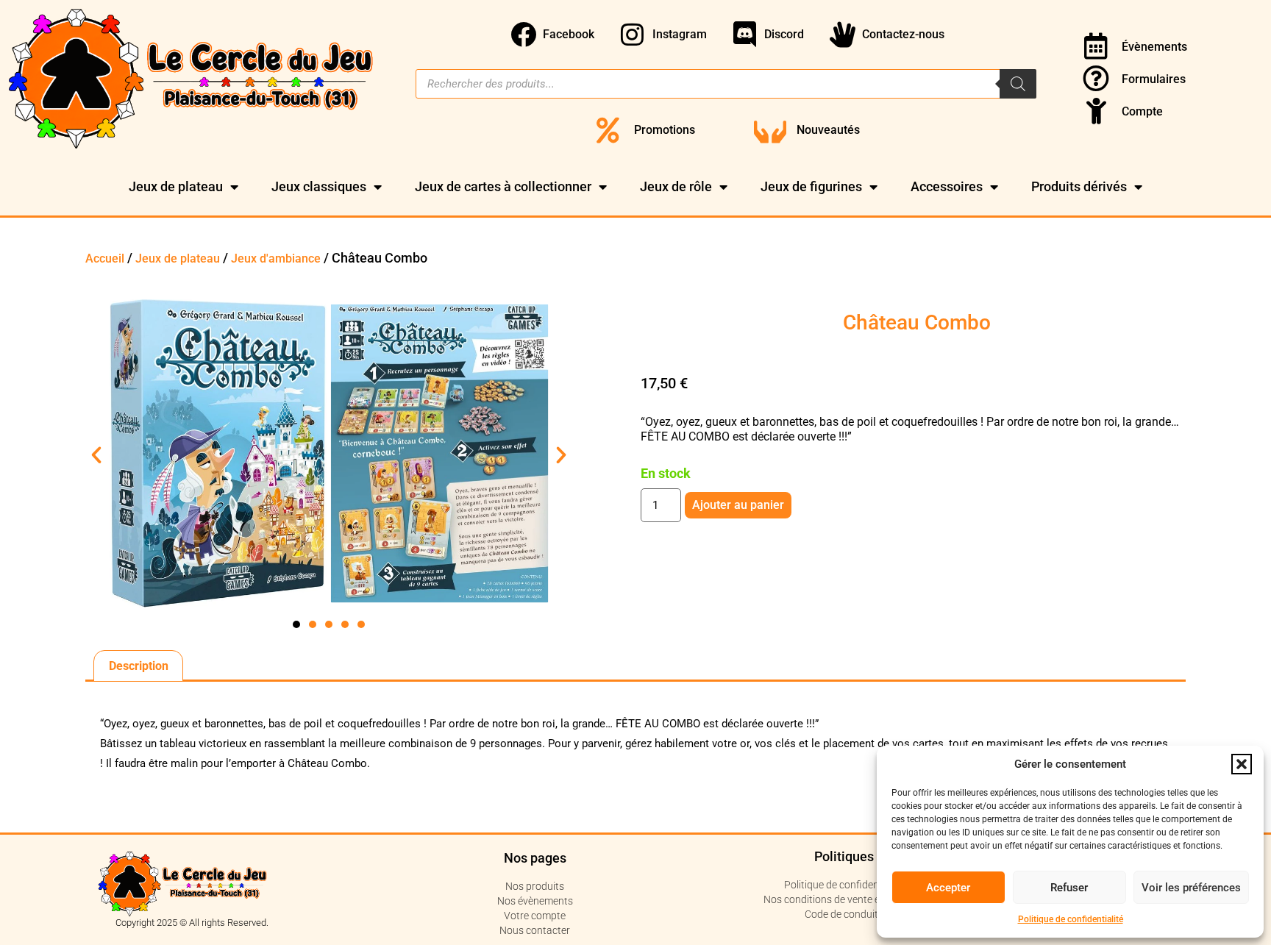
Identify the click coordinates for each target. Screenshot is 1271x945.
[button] (1241, 764)
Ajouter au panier (738, 505)
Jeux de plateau (176, 186)
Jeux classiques (318, 186)
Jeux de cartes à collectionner (503, 186)
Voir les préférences (1191, 887)
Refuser (1069, 887)
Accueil (104, 258)
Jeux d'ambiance (276, 258)
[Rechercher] (1018, 84)
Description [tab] (138, 666)
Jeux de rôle (676, 186)
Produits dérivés (1079, 186)
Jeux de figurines (811, 186)
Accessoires (947, 186)
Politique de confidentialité (1070, 919)
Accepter (948, 887)
